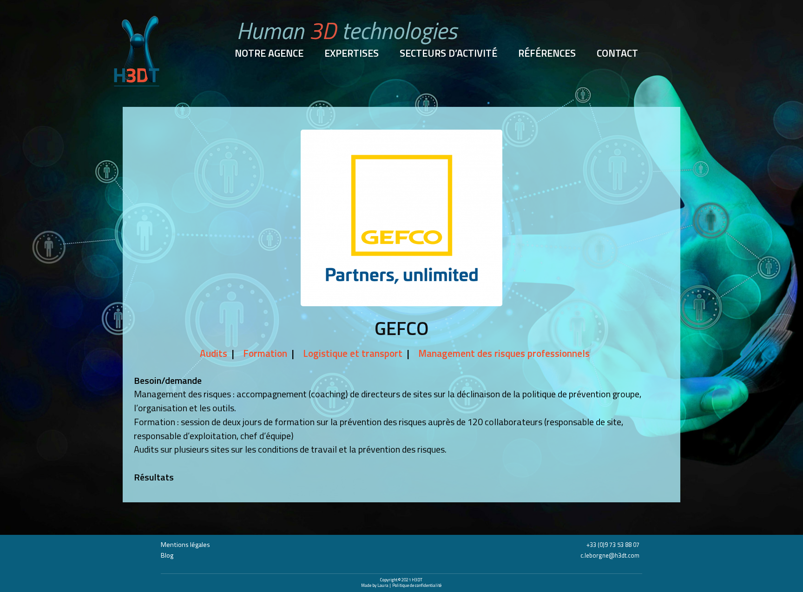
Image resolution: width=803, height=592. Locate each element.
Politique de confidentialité (416, 585)
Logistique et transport (352, 353)
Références (547, 53)
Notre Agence (269, 53)
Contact (617, 53)
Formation (265, 353)
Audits (213, 353)
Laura (383, 585)
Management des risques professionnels (504, 353)
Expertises (351, 53)
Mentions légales (185, 544)
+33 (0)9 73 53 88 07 (612, 544)
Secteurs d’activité (448, 53)
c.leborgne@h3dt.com (609, 555)
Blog (167, 555)
